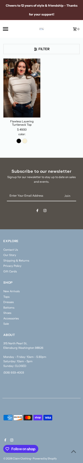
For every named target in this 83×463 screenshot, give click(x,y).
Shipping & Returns (16, 260)
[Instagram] (44, 211)
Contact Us (10, 249)
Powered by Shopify (45, 458)
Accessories (11, 318)
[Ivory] (25, 141)
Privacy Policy (12, 266)
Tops (6, 296)
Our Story (9, 255)
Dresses (8, 302)
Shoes (7, 313)
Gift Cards (10, 271)
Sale (6, 323)
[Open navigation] (12, 28)
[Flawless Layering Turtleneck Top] (21, 88)
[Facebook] (37, 211)
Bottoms (8, 307)
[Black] (19, 141)
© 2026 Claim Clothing (17, 458)
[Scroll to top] (74, 451)
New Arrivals (11, 291)
